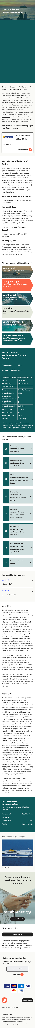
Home (4, 87)
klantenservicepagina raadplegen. (13, 1021)
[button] (18, 449)
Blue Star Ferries (21, 95)
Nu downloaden (17, 919)
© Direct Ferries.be (7, 1014)
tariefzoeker (6, 117)
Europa (12, 87)
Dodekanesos (23, 87)
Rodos (4, 89)
